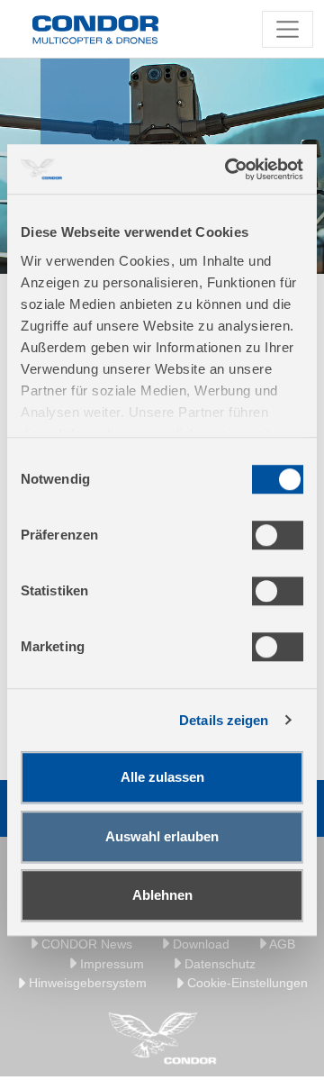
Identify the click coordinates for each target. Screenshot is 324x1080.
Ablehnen (162, 895)
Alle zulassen (162, 777)
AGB (280, 944)
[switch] (277, 535)
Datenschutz (218, 964)
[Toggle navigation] (287, 29)
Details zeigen (223, 720)
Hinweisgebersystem (86, 983)
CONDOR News (85, 944)
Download (199, 944)
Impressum (110, 964)
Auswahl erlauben (162, 836)
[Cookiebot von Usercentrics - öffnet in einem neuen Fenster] (228, 169)
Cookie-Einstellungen (246, 983)
